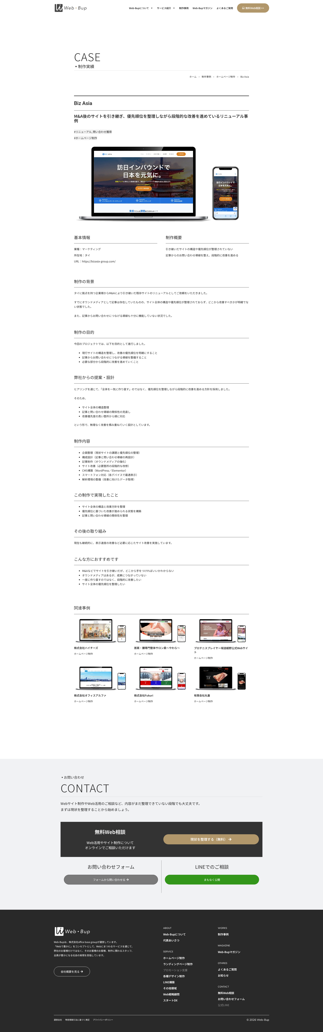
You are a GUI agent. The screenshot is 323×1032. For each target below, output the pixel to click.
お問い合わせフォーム (231, 999)
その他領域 (170, 988)
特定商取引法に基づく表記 (77, 1019)
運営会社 (58, 1019)
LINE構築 (169, 982)
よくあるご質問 (225, 8)
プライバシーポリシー (103, 1019)
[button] (212, 879)
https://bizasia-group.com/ (99, 261)
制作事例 (184, 8)
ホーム (192, 76)
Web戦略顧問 (171, 994)
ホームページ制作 (225, 76)
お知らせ (223, 975)
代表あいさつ (171, 940)
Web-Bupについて (139, 8)
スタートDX (170, 1000)
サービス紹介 (164, 8)
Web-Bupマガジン (202, 8)
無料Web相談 (226, 993)
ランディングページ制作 (178, 964)
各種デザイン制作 (174, 976)
